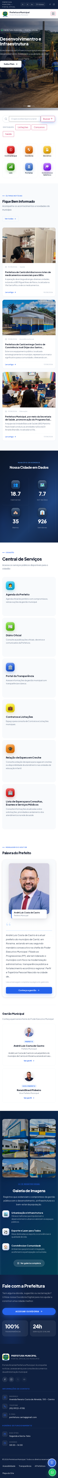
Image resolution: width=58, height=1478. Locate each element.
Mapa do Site (8, 1473)
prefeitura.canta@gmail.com (23, 1417)
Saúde (8, 134)
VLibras (41, 4)
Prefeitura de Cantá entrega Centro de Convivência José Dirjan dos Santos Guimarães (25, 347)
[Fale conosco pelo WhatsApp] (52, 1472)
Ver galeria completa (31, 1263)
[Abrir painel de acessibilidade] (52, 1463)
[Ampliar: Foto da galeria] (15, 1128)
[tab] (24, 106)
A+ (32, 4)
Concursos (39, 127)
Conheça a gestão (27, 990)
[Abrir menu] (53, 13)
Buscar (46, 118)
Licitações (23, 127)
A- (23, 4)
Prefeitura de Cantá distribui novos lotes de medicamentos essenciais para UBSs (28, 273)
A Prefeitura (40, 1466)
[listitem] (10, 151)
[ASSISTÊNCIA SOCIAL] (29, 317)
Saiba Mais (9, 59)
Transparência (25, 1466)
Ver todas (9, 219)
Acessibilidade (9, 1466)
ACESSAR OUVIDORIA (27, 1311)
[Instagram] (54, 4)
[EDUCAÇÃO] (29, 389)
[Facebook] (50, 4)
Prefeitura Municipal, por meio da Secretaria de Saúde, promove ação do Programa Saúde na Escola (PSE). (29, 419)
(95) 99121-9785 (17, 1408)
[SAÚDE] (29, 245)
